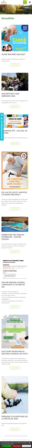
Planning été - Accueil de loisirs (14, 131)
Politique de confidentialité (21, 440)
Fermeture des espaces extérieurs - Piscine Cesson (12, 236)
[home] (2, 114)
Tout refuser (17, 446)
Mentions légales (7, 440)
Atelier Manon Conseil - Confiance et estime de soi (13, 284)
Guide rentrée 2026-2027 (13, 54)
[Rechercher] (25, 2)
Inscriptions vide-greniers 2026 (10, 94)
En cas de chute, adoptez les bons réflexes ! (14, 193)
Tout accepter (7, 446)
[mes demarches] (2, 128)
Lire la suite (15, 64)
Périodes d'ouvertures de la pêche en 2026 (14, 417)
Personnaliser (26, 446)
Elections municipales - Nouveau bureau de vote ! (14, 352)
